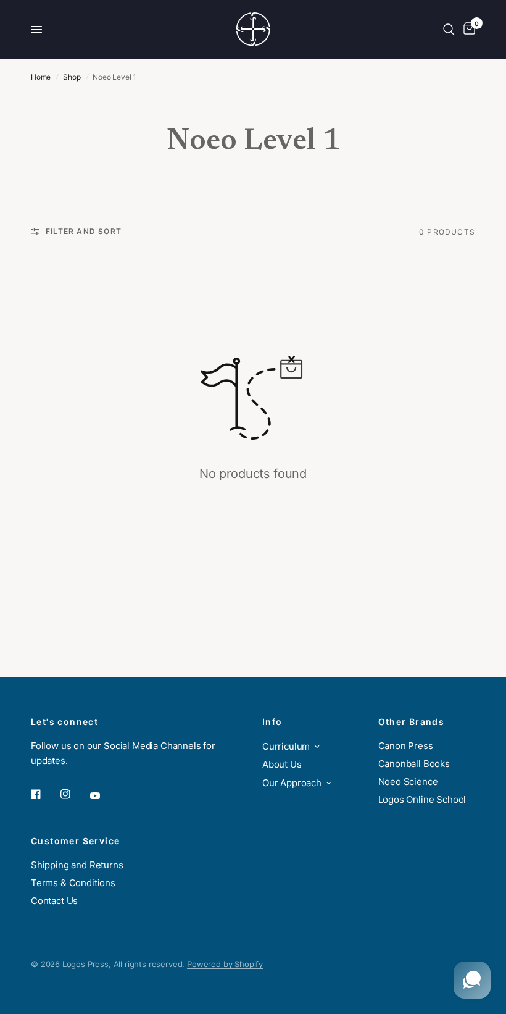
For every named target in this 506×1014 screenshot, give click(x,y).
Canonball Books (414, 763)
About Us (282, 764)
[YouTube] (103, 795)
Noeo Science (408, 781)
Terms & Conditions (73, 883)
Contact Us (54, 901)
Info (272, 722)
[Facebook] (44, 794)
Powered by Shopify (225, 964)
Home (41, 77)
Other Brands (411, 722)
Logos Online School (422, 799)
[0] (467, 29)
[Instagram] (74, 794)
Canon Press (405, 746)
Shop (71, 77)
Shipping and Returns (77, 865)
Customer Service (75, 841)
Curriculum (286, 746)
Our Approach (291, 783)
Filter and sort (84, 231)
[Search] (449, 29)
